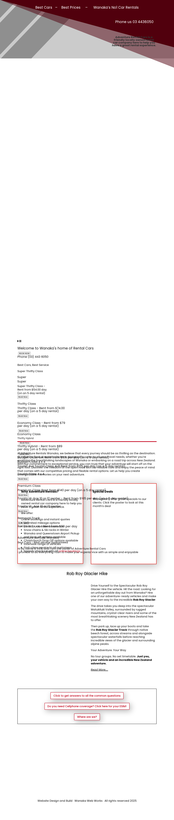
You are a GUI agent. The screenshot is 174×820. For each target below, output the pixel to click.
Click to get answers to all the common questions (87, 696)
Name (70, 751)
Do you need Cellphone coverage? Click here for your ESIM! (87, 706)
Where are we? (87, 717)
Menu (84, 57)
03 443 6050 (32, 768)
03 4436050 (143, 21)
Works (97, 801)
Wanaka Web (83, 801)
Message (72, 771)
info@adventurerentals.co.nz (38, 778)
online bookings (70, 551)
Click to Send (78, 788)
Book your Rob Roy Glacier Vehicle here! (87, 682)
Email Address (76, 761)
